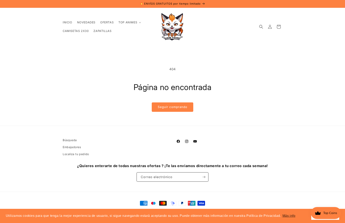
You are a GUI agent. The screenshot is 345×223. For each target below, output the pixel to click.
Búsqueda (70, 140)
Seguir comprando (172, 107)
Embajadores (72, 147)
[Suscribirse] (203, 177)
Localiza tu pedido (76, 154)
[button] (129, 22)
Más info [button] (289, 215)
